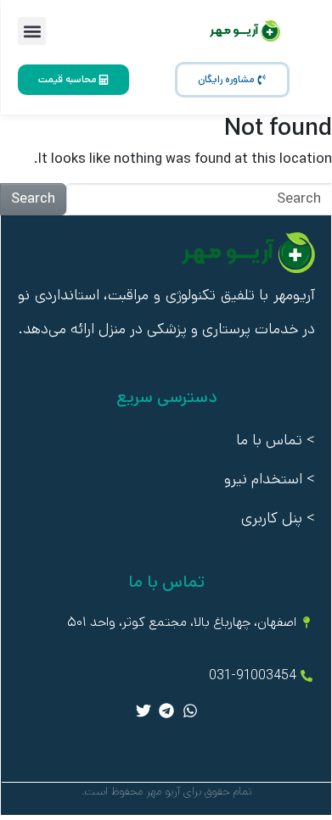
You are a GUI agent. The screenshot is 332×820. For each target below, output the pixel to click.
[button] (32, 31)
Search (33, 199)
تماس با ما (269, 440)
